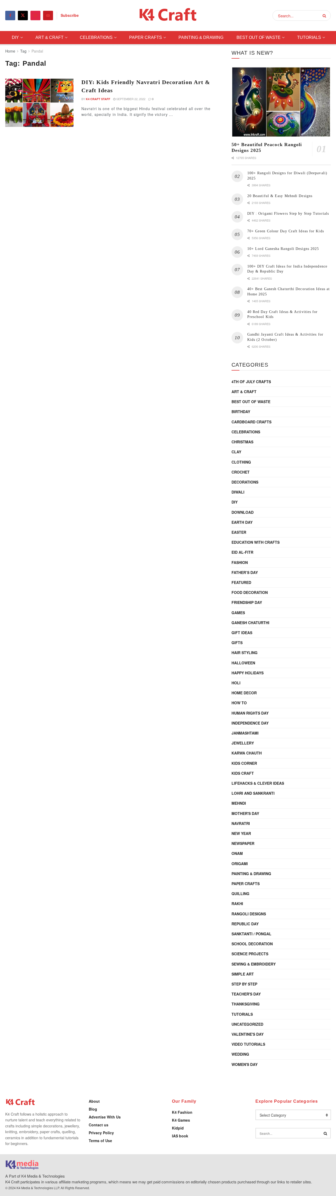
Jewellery (243, 743)
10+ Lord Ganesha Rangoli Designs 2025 (283, 249)
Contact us (98, 1124)
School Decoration (252, 943)
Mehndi (239, 803)
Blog (93, 1109)
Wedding (240, 1054)
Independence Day (250, 723)
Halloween (243, 662)
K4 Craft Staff (98, 99)
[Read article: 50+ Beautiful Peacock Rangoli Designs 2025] (281, 102)
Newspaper (243, 843)
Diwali (238, 492)
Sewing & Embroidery (254, 964)
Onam (237, 853)
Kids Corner (244, 763)
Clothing (241, 462)
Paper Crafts (145, 37)
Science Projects (250, 953)
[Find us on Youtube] (48, 15)
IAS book (180, 1135)
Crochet (241, 472)
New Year (241, 833)
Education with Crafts (256, 542)
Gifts (237, 642)
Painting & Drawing (200, 37)
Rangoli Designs (249, 913)
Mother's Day (245, 813)
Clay (236, 451)
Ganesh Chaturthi (250, 622)
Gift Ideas (242, 632)
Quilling (240, 893)
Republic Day (245, 923)
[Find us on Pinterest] (35, 15)
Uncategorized (247, 1024)
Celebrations (96, 37)
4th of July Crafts (251, 381)
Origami (240, 863)
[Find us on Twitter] (23, 15)
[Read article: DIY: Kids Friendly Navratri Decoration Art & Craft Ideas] (39, 102)
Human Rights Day (250, 713)
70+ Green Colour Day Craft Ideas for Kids (285, 231)
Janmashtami (245, 733)
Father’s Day (245, 572)
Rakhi (237, 903)
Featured (241, 582)
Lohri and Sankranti (253, 793)
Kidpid (178, 1128)
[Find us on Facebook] (10, 15)
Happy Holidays (248, 672)
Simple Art (243, 974)
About (94, 1101)
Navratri (241, 823)
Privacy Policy (101, 1132)
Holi (236, 682)
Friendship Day (247, 602)
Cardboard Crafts (251, 421)
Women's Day (245, 1064)
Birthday (241, 411)
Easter (239, 532)
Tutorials (309, 37)
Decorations (245, 482)
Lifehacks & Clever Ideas (258, 783)
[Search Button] (325, 15)
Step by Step (244, 984)
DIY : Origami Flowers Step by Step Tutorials (288, 213)
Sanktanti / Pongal (251, 933)
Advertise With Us (105, 1117)
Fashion (240, 562)
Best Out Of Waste (259, 37)
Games (238, 612)
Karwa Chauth (247, 753)
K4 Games (181, 1120)
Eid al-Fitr (242, 552)
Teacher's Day (246, 994)
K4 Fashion (182, 1112)
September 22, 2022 (130, 99)
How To (239, 702)
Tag (23, 51)
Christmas (242, 441)
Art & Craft (49, 37)
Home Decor (244, 692)
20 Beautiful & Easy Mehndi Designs (279, 196)
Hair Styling (245, 652)
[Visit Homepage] (168, 16)
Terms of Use (100, 1140)
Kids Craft (243, 773)
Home (10, 51)
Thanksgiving (246, 1004)
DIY (15, 37)
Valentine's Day (248, 1034)
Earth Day (242, 522)
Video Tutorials (248, 1044)
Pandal (37, 51)
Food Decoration (250, 592)
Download (243, 512)
